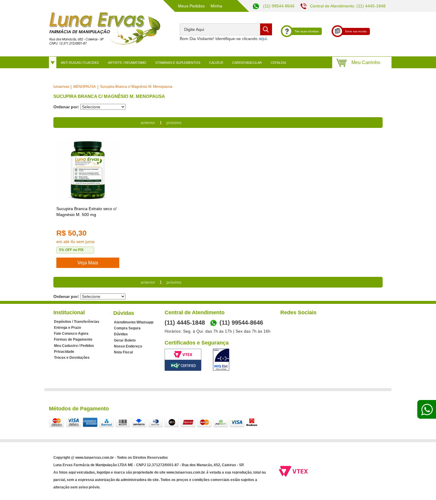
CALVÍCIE (216, 62)
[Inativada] (221, 360)
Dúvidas (121, 334)
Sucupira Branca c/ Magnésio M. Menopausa (136, 87)
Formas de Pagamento (73, 339)
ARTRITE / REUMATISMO (127, 62)
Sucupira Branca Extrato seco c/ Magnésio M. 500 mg (86, 211)
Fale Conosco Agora (71, 333)
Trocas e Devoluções (72, 357)
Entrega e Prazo (67, 328)
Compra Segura (127, 328)
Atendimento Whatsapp (133, 322)
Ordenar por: (66, 106)
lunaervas (61, 87)
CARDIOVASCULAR (247, 62)
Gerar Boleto (125, 340)
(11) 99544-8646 (278, 6)
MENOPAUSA (84, 87)
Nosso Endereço (128, 346)
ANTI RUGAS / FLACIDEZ (80, 62)
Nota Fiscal (123, 352)
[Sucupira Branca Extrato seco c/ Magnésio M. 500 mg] (87, 169)
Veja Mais (87, 262)
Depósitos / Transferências (76, 322)
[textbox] (226, 29)
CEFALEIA (278, 62)
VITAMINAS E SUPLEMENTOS (177, 62)
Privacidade (64, 352)
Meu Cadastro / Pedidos (74, 346)
